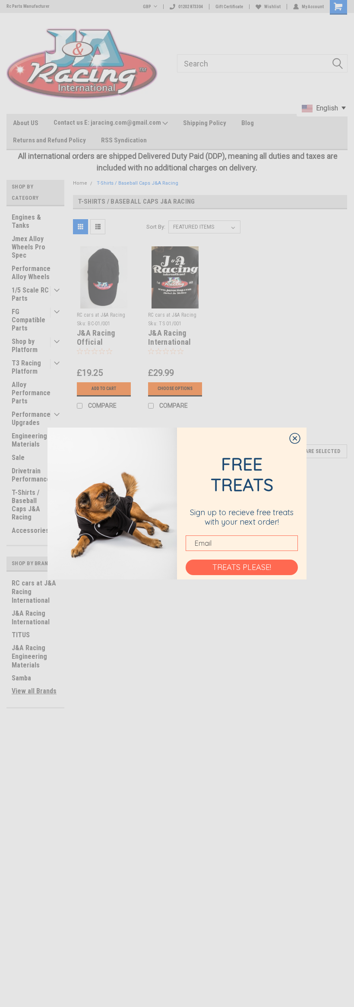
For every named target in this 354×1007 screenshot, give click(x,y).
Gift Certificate (229, 6)
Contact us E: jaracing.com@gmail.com (108, 122)
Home (80, 183)
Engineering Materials (29, 440)
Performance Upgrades (31, 418)
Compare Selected (316, 451)
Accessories (30, 530)
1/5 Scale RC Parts (30, 294)
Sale (18, 457)
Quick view (103, 301)
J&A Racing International (31, 617)
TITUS (21, 635)
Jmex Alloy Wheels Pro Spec (28, 247)
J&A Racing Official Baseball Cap (98, 342)
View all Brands (34, 691)
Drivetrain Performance (31, 475)
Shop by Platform (25, 345)
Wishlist (272, 6)
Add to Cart (104, 388)
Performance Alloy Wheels (31, 272)
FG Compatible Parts (28, 320)
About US (25, 123)
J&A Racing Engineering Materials (29, 656)
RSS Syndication (124, 140)
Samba (21, 678)
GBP (147, 6)
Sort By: (155, 226)
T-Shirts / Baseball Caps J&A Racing (26, 504)
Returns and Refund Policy (49, 140)
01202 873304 (190, 6)
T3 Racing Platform (26, 367)
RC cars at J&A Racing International (34, 591)
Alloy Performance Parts (31, 393)
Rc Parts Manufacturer (28, 6)
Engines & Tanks (26, 221)
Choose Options (175, 388)
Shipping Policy (204, 123)
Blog (247, 123)
